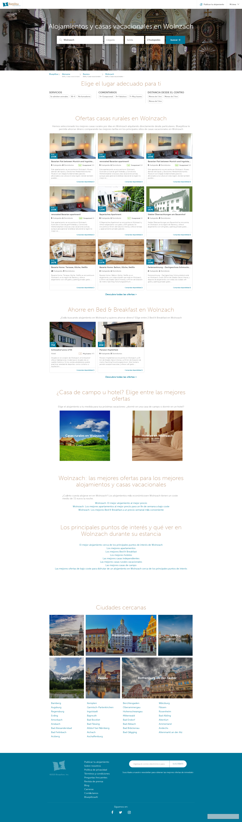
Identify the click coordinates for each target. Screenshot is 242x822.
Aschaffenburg (95, 736)
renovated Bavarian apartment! (114, 161)
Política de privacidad (95, 769)
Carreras (89, 789)
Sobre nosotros (92, 765)
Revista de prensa (93, 781)
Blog (86, 785)
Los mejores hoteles (121, 555)
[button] (112, 812)
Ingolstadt (92, 711)
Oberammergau (131, 707)
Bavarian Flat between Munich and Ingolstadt (72, 161)
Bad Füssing (93, 723)
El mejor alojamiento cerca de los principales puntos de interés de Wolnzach (121, 544)
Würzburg (164, 703)
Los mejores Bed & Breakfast (121, 551)
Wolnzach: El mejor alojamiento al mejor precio (121, 503)
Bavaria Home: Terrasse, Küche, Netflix (69, 267)
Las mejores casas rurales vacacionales (121, 561)
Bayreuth (92, 715)
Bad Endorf (129, 719)
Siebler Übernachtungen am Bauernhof (166, 214)
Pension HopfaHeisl (108, 350)
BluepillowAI (91, 797)
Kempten (92, 703)
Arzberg (55, 736)
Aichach (91, 732)
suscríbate (178, 764)
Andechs (163, 728)
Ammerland (165, 723)
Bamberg (56, 703)
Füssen (162, 707)
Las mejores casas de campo (121, 565)
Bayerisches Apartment (110, 214)
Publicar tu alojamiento (96, 761)
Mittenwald (129, 715)
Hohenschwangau (133, 711)
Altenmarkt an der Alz (170, 732)
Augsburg (56, 707)
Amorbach (56, 719)
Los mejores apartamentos (121, 548)
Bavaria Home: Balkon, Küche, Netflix (117, 267)
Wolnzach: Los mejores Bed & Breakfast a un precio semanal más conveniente (121, 509)
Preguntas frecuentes (95, 777)
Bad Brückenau (131, 728)
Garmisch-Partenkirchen (100, 707)
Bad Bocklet (93, 719)
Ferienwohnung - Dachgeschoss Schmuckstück (170, 267)
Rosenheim (165, 711)
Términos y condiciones (97, 773)
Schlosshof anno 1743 (61, 350)
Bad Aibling (165, 715)
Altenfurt (163, 719)
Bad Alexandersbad (61, 728)
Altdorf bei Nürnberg (98, 728)
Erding (54, 715)
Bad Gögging (130, 732)
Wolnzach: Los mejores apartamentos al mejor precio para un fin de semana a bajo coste (121, 506)
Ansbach (55, 723)
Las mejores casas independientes (121, 558)
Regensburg (57, 711)
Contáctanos (91, 793)
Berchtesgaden (131, 703)
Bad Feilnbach (58, 732)
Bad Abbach (129, 723)
